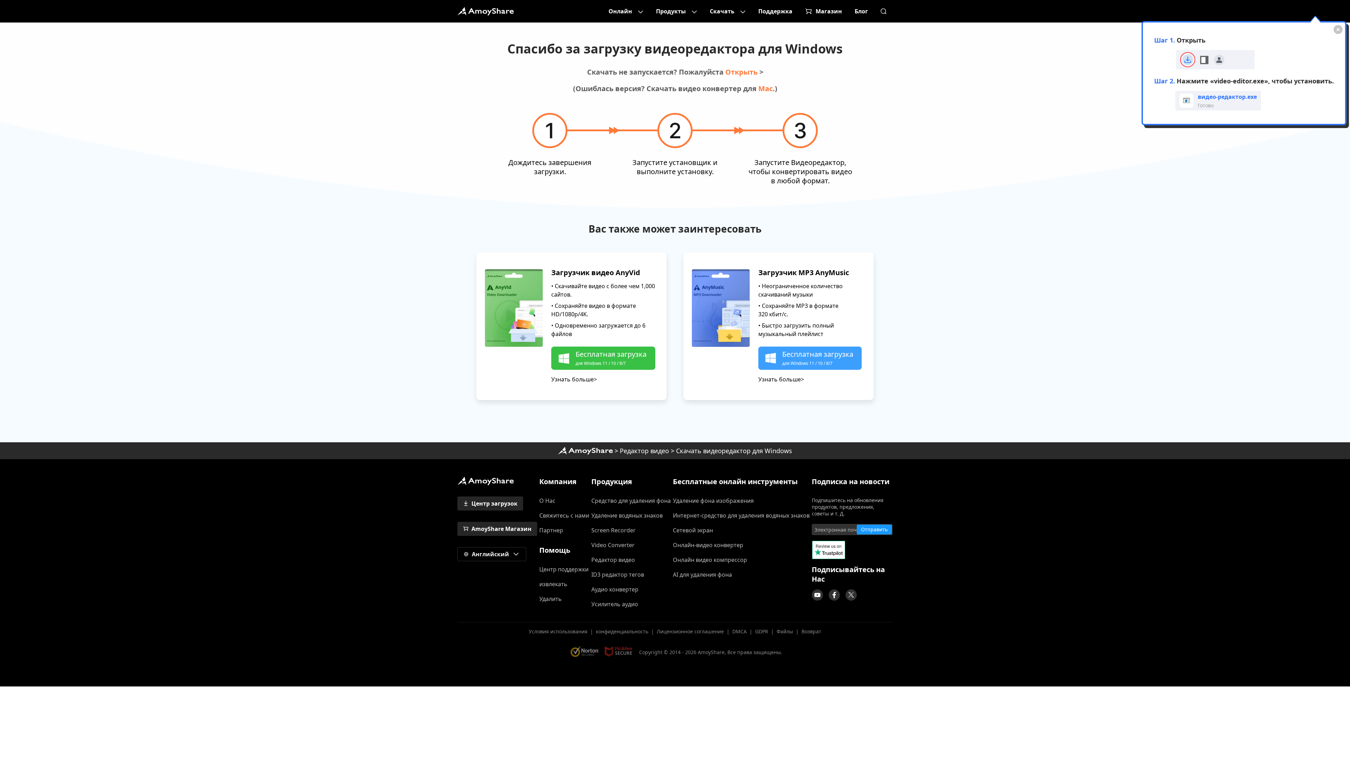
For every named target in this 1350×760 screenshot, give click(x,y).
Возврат (811, 631)
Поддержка (775, 11)
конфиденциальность (622, 631)
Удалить (550, 599)
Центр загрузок (494, 503)
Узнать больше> (574, 379)
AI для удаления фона (702, 574)
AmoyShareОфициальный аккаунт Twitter (851, 595)
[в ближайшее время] (817, 595)
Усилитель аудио (614, 604)
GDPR (761, 631)
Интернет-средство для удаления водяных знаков (741, 515)
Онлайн (620, 11)
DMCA (739, 631)
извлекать (553, 584)
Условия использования (558, 631)
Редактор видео (644, 450)
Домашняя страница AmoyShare (585, 451)
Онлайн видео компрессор (710, 560)
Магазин (829, 11)
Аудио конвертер (614, 589)
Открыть (741, 72)
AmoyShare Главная (485, 481)
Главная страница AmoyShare (485, 11)
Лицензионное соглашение (690, 631)
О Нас (547, 501)
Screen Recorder (613, 530)
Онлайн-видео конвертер (708, 545)
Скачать (722, 11)
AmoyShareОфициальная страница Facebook (834, 595)
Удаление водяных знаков (627, 515)
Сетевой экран (693, 530)
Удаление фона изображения (713, 501)
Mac (765, 88)
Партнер (551, 530)
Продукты (671, 11)
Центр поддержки (564, 569)
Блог (861, 11)
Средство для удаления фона (631, 501)
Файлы (785, 631)
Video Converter (613, 545)
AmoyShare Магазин (501, 529)
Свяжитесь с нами (564, 515)
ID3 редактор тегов (617, 574)
